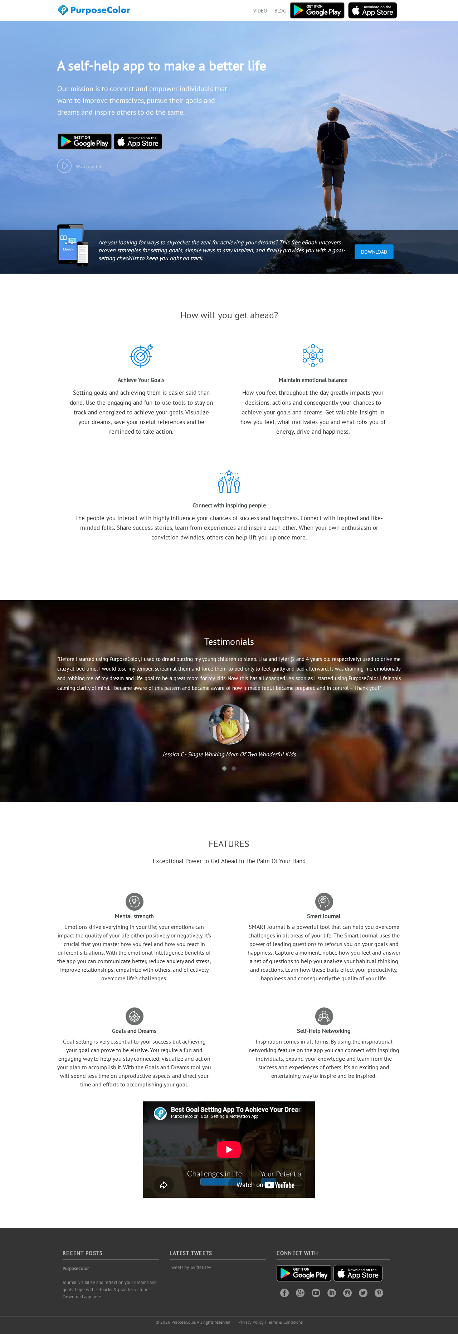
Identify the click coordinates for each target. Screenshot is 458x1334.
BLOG (280, 11)
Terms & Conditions (285, 1322)
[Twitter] (363, 1292)
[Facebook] (284, 1292)
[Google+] (300, 1292)
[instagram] (347, 1292)
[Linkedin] (331, 1292)
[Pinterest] (379, 1292)
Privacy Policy (251, 1322)
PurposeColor (76, 1268)
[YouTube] (316, 1292)
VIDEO (260, 11)
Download (374, 252)
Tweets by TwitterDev (190, 1267)
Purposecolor (95, 12)
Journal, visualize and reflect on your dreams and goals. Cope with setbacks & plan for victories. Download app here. (110, 1289)
